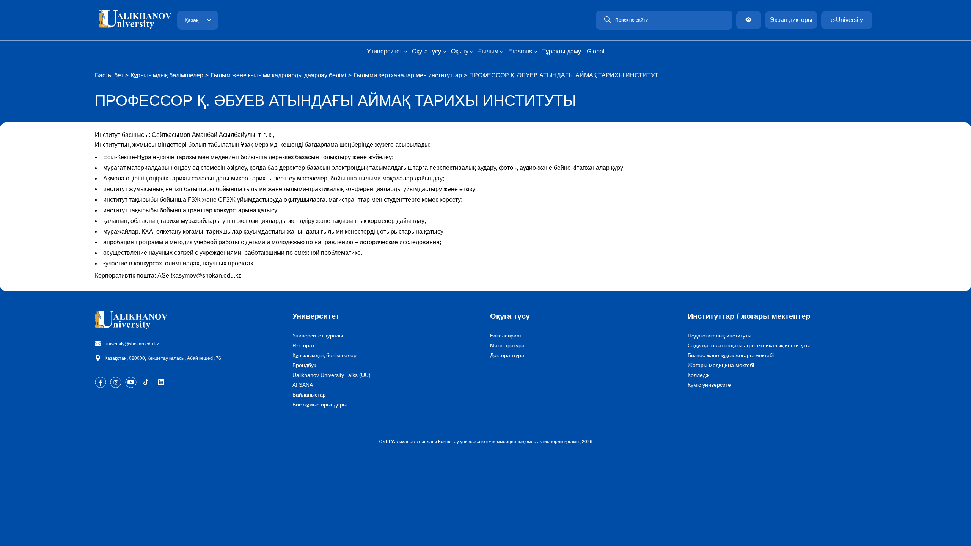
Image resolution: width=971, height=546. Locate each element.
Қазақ (191, 20)
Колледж (698, 375)
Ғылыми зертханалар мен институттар (408, 75)
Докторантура (507, 355)
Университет (315, 316)
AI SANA (302, 385)
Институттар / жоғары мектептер (749, 316)
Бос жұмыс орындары (319, 405)
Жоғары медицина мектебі (721, 365)
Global (596, 51)
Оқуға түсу (510, 316)
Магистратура (507, 345)
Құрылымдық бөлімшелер (166, 75)
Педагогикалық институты (719, 336)
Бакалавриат (506, 336)
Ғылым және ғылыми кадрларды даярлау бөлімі (278, 75)
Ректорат (303, 345)
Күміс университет (710, 385)
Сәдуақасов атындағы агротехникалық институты (749, 345)
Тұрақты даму (561, 51)
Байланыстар (309, 395)
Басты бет (109, 75)
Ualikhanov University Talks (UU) (331, 375)
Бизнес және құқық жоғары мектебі (731, 355)
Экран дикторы (791, 20)
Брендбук (304, 365)
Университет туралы (317, 336)
